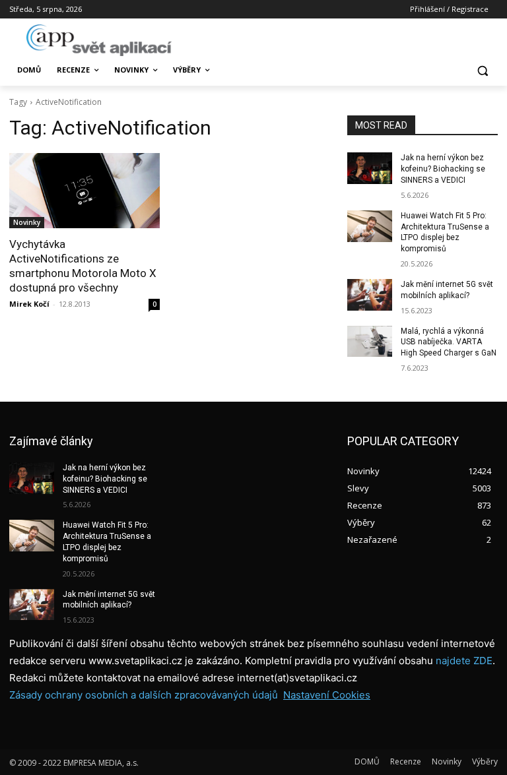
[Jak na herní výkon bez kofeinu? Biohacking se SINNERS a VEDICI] (369, 168)
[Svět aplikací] (99, 40)
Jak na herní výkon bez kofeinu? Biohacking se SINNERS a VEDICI (443, 169)
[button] (482, 70)
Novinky (26, 222)
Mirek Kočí (29, 304)
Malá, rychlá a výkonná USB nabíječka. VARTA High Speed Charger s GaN (448, 342)
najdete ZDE (464, 660)
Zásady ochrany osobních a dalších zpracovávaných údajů (143, 695)
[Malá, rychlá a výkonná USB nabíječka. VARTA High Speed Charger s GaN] (369, 341)
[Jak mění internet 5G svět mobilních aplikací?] (369, 295)
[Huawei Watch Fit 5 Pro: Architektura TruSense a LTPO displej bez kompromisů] (369, 226)
